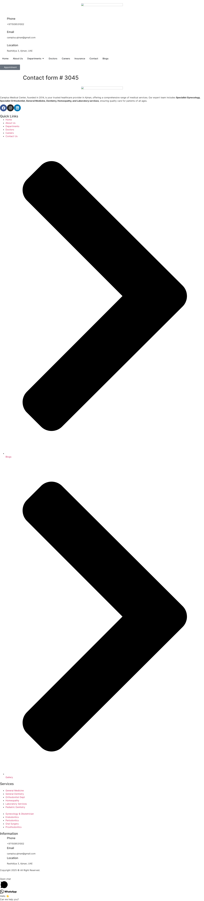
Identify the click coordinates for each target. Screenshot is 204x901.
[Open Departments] (43, 58)
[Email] (3, 32)
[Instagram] (10, 107)
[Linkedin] (17, 107)
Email (10, 32)
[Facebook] (3, 107)
